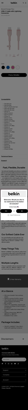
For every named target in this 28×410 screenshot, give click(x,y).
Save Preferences (15, 215)
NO (22, 211)
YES (6, 211)
